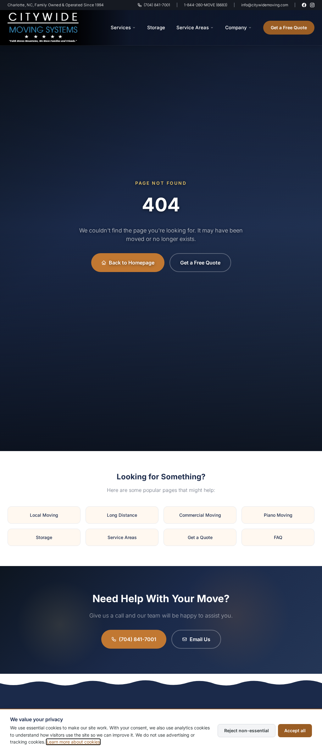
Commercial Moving (200, 515)
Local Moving (44, 515)
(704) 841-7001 (157, 5)
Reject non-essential (246, 730)
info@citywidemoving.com (264, 5)
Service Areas (192, 27)
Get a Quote (200, 537)
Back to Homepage (131, 262)
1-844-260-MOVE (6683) (205, 5)
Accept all (295, 730)
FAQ (278, 537)
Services (121, 27)
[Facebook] (304, 5)
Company (236, 27)
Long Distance (122, 515)
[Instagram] (312, 5)
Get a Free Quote (289, 27)
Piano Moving (278, 515)
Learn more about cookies (73, 741)
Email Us (200, 639)
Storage (156, 27)
